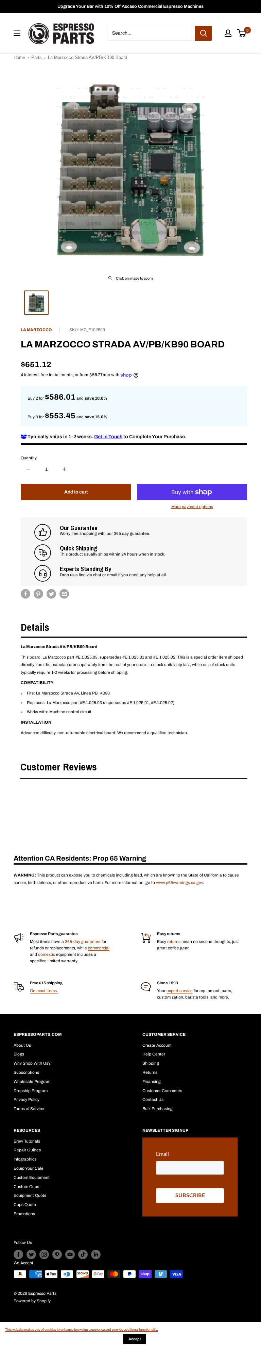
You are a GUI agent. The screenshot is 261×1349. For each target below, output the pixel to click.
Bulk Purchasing (157, 1108)
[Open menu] (17, 33)
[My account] (228, 33)
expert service (180, 990)
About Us (22, 1045)
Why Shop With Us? (32, 1063)
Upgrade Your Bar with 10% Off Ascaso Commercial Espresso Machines (130, 6)
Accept (134, 1339)
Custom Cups (26, 1186)
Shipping (150, 1063)
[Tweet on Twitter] (51, 594)
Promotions (24, 1213)
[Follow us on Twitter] (31, 1254)
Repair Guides (27, 1150)
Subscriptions (26, 1072)
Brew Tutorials (27, 1141)
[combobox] (151, 33)
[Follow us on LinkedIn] (96, 1254)
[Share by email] (64, 594)
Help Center (153, 1054)
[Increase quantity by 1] (64, 469)
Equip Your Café (29, 1168)
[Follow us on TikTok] (83, 1254)
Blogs (19, 1054)
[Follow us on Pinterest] (57, 1254)
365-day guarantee (83, 941)
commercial (98, 948)
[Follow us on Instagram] (44, 1254)
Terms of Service (29, 1108)
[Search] (203, 33)
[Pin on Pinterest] (38, 594)
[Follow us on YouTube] (70, 1254)
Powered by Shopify (32, 1300)
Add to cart (76, 492)
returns (173, 941)
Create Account (157, 1045)
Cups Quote (25, 1204)
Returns (149, 1072)
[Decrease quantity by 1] (28, 469)
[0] (242, 33)
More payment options (192, 506)
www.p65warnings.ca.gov (179, 882)
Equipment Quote (30, 1195)
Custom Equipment (32, 1177)
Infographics (25, 1159)
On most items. (44, 990)
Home (19, 57)
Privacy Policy (26, 1099)
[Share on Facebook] (25, 594)
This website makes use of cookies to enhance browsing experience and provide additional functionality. (81, 1329)
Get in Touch (108, 436)
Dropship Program (31, 1090)
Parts (36, 57)
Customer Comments (162, 1090)
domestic (46, 954)
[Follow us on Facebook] (18, 1254)
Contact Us (152, 1099)
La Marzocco (36, 329)
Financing (151, 1081)
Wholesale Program (32, 1081)
